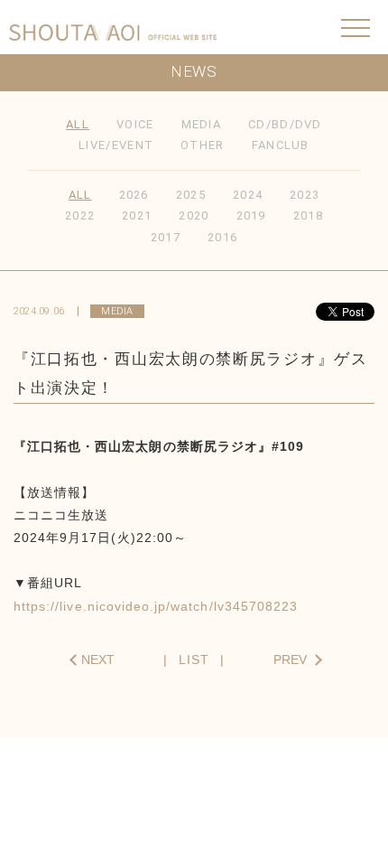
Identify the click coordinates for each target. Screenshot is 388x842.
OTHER (202, 145)
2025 (191, 194)
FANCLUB (280, 145)
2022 (80, 215)
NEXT (98, 659)
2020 (193, 215)
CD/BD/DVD (285, 124)
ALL (77, 124)
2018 (308, 215)
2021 (137, 215)
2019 (251, 215)
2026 (134, 194)
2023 (304, 194)
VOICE (135, 124)
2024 (248, 194)
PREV (290, 659)
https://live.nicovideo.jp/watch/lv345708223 (156, 606)
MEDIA (201, 124)
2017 (165, 237)
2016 (222, 237)
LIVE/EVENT (116, 145)
